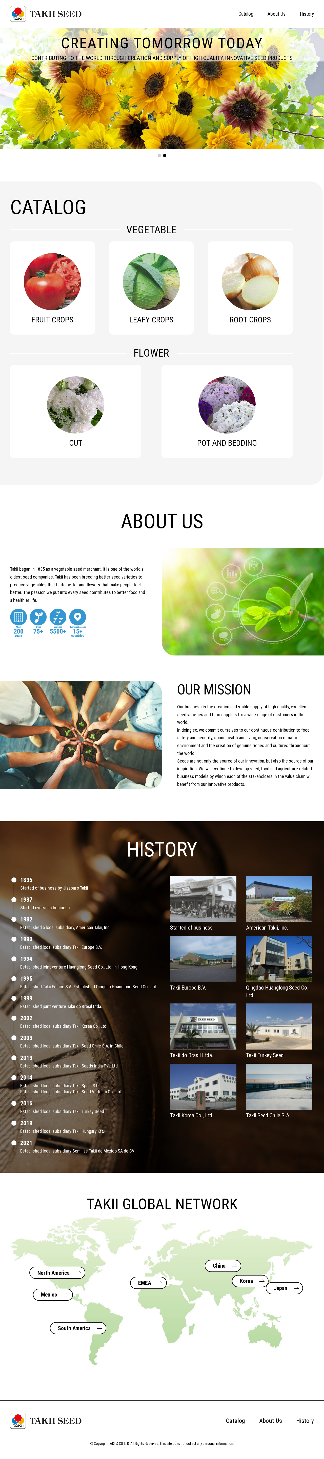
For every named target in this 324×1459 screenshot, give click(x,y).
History (307, 14)
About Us (277, 14)
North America (53, 1273)
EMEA (144, 1283)
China (219, 1266)
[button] (159, 155)
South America (74, 1328)
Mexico (49, 1294)
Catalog (245, 14)
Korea (246, 1281)
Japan (280, 1288)
